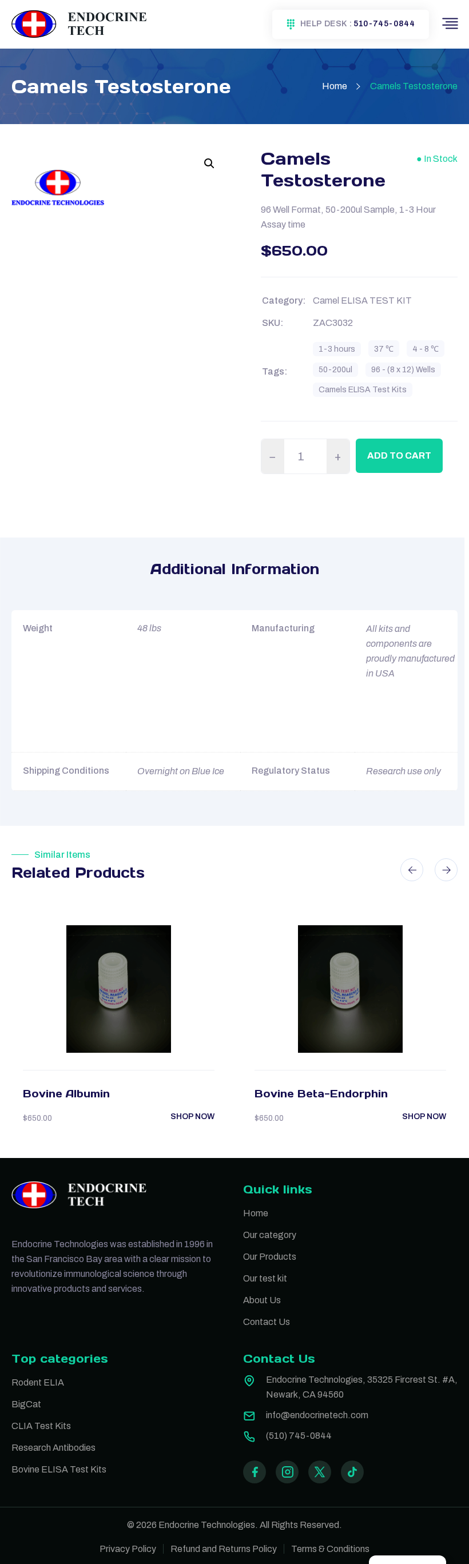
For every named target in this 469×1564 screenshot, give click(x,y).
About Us (262, 1300)
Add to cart (399, 455)
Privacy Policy (128, 1549)
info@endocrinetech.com (317, 1415)
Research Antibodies (53, 1447)
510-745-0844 (384, 24)
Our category (269, 1235)
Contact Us (266, 1322)
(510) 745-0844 (299, 1435)
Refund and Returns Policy (223, 1549)
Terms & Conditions (330, 1549)
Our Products (269, 1256)
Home (334, 86)
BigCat (26, 1404)
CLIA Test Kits (41, 1426)
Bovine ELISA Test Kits (58, 1469)
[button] (209, 163)
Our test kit (265, 1278)
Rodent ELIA (37, 1382)
